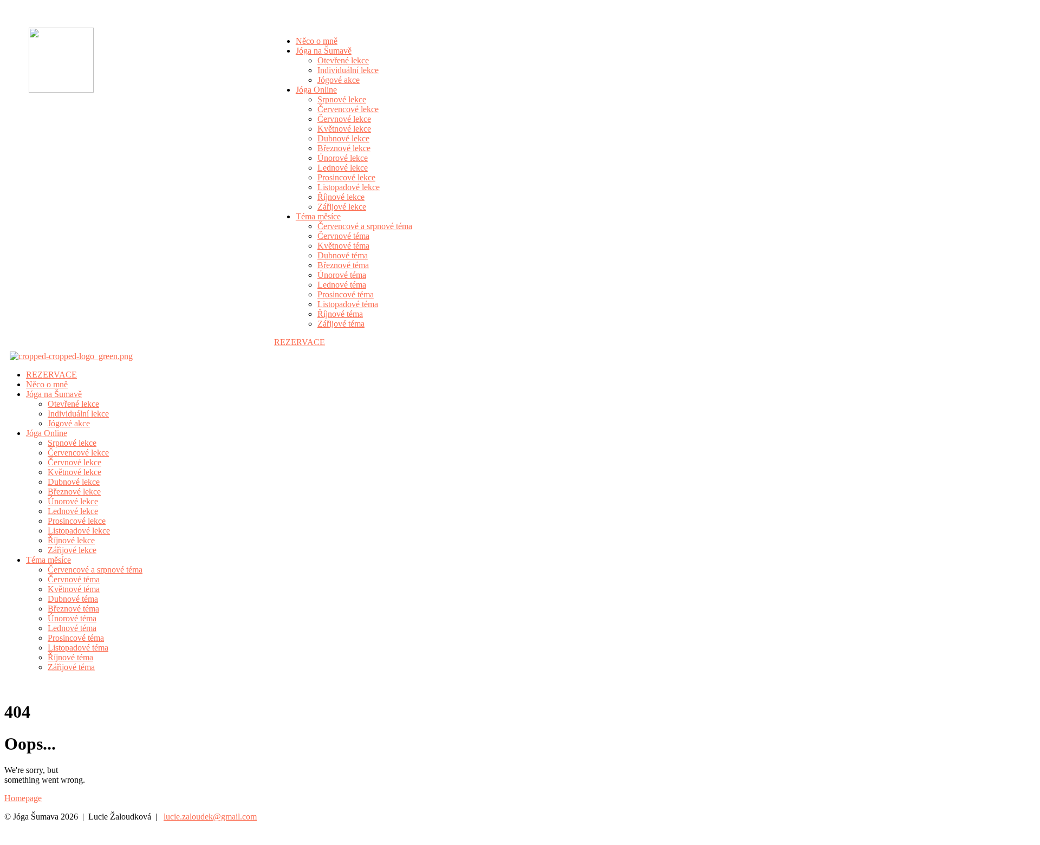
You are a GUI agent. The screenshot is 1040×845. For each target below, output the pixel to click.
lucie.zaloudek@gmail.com (210, 816)
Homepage (23, 798)
